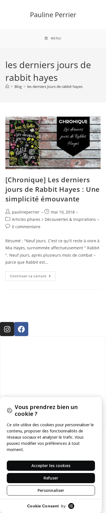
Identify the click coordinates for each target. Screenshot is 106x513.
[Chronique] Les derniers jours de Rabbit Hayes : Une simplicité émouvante (52, 189)
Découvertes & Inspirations (70, 219)
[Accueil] (7, 86)
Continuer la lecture (33, 274)
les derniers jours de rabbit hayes (55, 86)
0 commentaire (26, 226)
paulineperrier (26, 212)
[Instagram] (7, 329)
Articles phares (26, 219)
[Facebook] (21, 329)
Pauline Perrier (53, 14)
